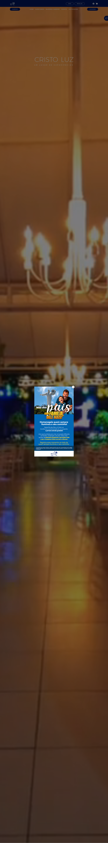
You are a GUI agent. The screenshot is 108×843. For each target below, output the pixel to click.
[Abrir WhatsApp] (104, 839)
